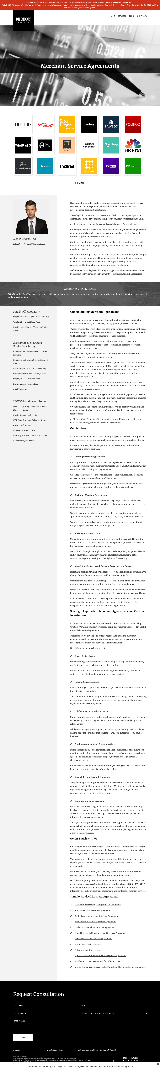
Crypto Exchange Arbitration (25, 415)
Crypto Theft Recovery (23, 425)
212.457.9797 (19, 244)
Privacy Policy (127, 1066)
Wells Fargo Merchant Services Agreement (95, 927)
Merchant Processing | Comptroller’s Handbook (98, 904)
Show (77, 183)
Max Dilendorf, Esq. (24, 238)
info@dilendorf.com (94, 887)
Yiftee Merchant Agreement (88, 950)
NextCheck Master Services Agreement (93, 938)
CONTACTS (142, 16)
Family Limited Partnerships (25, 384)
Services (122, 16)
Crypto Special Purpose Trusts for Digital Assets (30, 329)
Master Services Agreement (88, 944)
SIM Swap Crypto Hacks (23, 440)
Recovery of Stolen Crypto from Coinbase (31, 435)
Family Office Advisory (26, 311)
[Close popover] (158, 1064)
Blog (131, 16)
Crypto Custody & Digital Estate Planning (31, 317)
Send (23, 1037)
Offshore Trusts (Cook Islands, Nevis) (29, 374)
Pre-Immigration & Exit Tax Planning (29, 368)
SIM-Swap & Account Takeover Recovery (30, 420)
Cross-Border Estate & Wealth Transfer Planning (30, 353)
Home (112, 16)
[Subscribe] (114, 1061)
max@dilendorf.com (36, 244)
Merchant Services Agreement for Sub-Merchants (98, 961)
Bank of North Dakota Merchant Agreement (95, 921)
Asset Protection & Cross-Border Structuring (28, 344)
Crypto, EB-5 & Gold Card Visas (26, 322)
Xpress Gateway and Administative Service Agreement (100, 955)
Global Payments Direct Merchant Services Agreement (100, 933)
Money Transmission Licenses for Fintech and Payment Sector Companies (110, 967)
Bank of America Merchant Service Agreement (97, 916)
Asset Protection (20, 389)
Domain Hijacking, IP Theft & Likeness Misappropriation (30, 408)
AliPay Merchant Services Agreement (92, 910)
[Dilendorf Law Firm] (131, 1059)
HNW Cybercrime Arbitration (30, 401)
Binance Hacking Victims (24, 430)
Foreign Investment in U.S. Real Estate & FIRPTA (30, 362)
